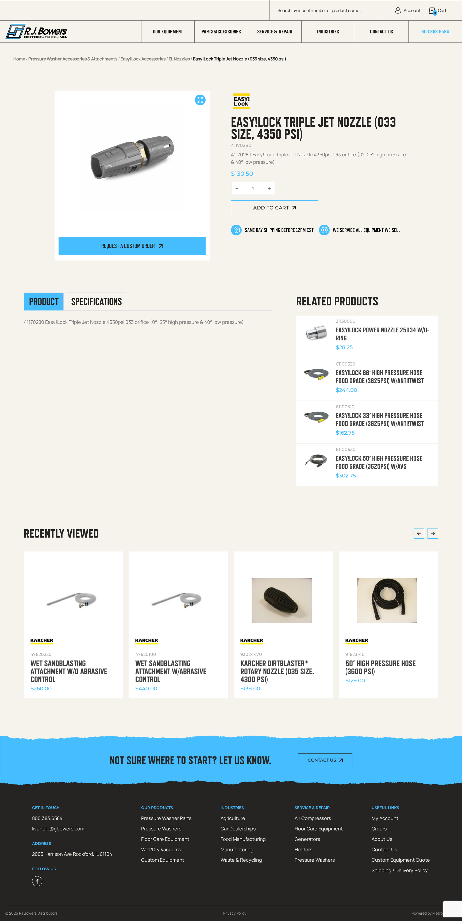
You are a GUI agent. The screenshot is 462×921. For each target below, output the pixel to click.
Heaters (303, 849)
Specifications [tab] (96, 301)
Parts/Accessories (221, 31)
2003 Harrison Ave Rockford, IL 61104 (72, 854)
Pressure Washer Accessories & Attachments (72, 59)
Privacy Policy (234, 913)
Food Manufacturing (243, 839)
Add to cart (271, 208)
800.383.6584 (435, 31)
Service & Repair (274, 31)
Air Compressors (313, 818)
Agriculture (233, 818)
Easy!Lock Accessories (143, 59)
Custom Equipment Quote (401, 860)
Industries (328, 31)
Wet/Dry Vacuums (161, 849)
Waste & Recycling (241, 860)
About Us (382, 839)
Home (19, 59)
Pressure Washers (161, 828)
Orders (379, 828)
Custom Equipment (162, 860)
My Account (385, 818)
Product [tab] (44, 301)
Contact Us (381, 31)
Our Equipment (168, 31)
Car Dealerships (238, 828)
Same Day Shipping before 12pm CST (279, 230)
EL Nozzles (179, 59)
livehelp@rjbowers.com (58, 828)
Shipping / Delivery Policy (400, 870)
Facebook (37, 881)
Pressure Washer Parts (166, 818)
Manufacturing (237, 849)
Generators (307, 839)
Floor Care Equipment (165, 839)
